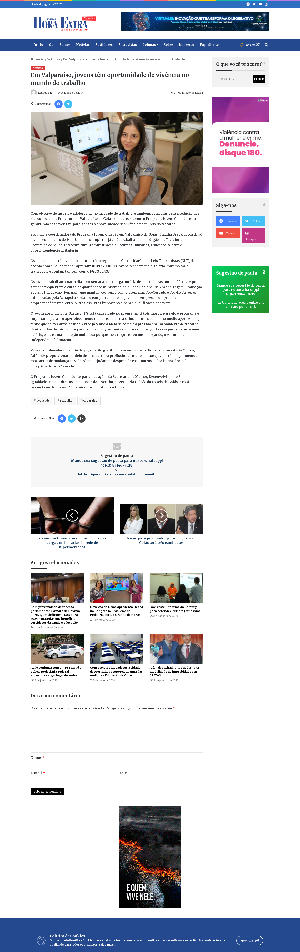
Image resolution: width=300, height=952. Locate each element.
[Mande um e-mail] (51, 92)
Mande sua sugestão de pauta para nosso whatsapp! (241, 289)
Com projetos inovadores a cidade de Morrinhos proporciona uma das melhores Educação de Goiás (116, 671)
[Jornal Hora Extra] (64, 23)
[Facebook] (58, 104)
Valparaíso (89, 400)
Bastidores (104, 45)
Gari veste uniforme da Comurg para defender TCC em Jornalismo (175, 609)
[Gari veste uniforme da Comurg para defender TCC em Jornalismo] (176, 588)
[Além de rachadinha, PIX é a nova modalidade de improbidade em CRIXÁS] (176, 649)
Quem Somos (59, 45)
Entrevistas (127, 45)
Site (123, 773)
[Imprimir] (81, 418)
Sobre (168, 45)
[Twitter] (68, 104)
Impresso (186, 45)
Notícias (83, 45)
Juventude (43, 400)
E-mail (38, 773)
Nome (37, 758)
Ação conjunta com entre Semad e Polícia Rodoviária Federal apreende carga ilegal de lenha (56, 671)
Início (38, 45)
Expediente (209, 45)
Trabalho (66, 400)
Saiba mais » (107, 944)
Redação (43, 92)
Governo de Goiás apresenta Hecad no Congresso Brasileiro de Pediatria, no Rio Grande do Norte (116, 611)
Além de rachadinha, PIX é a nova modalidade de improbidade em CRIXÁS (174, 671)
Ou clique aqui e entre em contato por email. (118, 474)
